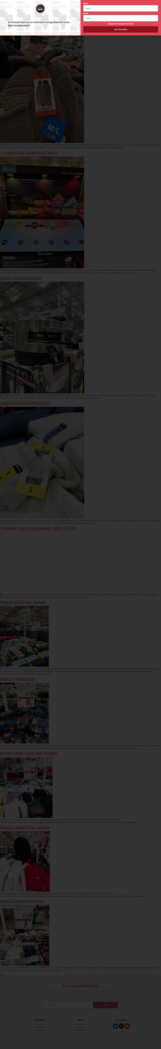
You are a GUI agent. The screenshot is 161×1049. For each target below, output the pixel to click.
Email (85, 14)
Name (85, 4)
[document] (80, 524)
